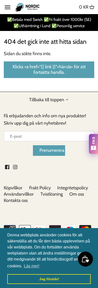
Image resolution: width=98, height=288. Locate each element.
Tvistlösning (51, 194)
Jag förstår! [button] (49, 279)
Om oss (76, 194)
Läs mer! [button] (31, 266)
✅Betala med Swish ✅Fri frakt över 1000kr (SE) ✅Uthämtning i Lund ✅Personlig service (49, 22)
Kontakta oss (16, 200)
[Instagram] (15, 167)
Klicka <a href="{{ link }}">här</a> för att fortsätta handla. (49, 69)
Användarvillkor (19, 194)
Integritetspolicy (72, 188)
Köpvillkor (13, 188)
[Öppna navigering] (7, 7)
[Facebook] (7, 167)
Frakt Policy (40, 188)
